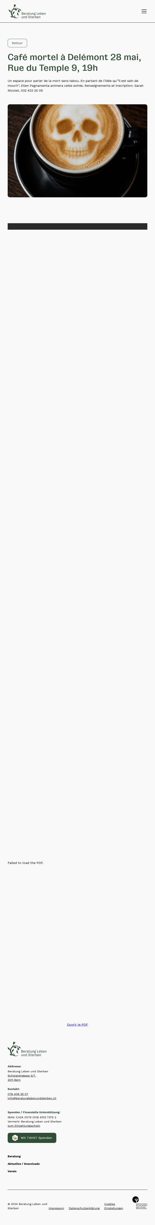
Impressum (56, 1208)
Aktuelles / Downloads (24, 1163)
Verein (12, 1171)
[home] (27, 11)
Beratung (14, 1156)
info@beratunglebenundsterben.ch (32, 1098)
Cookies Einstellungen (113, 1206)
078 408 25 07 (18, 1094)
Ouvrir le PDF (77, 1024)
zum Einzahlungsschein (24, 1125)
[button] (143, 11)
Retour (17, 43)
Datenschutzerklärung (84, 1208)
